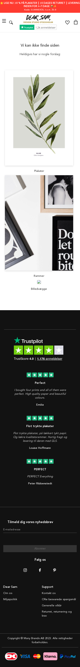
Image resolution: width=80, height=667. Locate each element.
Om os (7, 593)
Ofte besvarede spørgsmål (59, 599)
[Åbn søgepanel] (11, 22)
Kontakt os (48, 593)
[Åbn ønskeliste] (67, 22)
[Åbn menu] (4, 22)
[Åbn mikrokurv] (75, 22)
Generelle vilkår (51, 605)
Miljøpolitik (10, 599)
